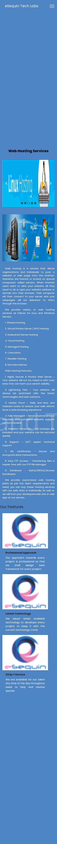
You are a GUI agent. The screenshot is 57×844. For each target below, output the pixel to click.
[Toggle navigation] (52, 6)
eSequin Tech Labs (21, 5)
